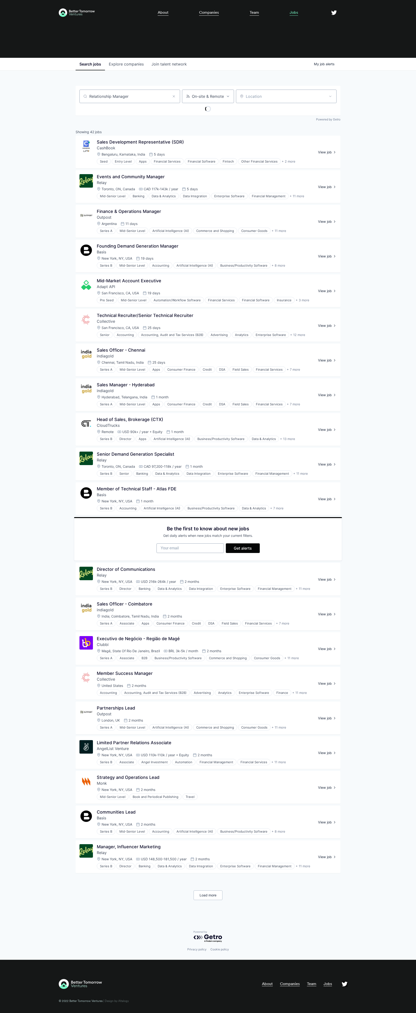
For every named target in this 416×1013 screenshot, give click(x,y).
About (163, 12)
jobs (90, 64)
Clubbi (103, 644)
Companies (209, 12)
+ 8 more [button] (278, 265)
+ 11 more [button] (297, 196)
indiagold (105, 356)
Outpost (104, 217)
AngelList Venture (113, 748)
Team (254, 12)
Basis (101, 252)
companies (126, 64)
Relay (102, 182)
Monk (102, 783)
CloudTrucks (108, 425)
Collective (106, 321)
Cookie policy (219, 949)
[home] (100, 12)
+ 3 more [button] (302, 300)
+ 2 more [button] (288, 161)
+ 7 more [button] (293, 369)
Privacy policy (197, 949)
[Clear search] (174, 96)
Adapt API (106, 286)
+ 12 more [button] (297, 335)
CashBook (106, 147)
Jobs (294, 12)
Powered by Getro (328, 119)
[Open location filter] (330, 96)
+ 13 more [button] (287, 439)
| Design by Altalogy (116, 1001)
